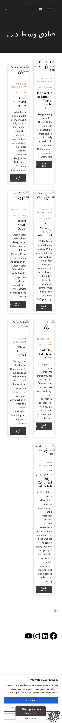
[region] (31, 699)
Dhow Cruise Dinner (21, 351)
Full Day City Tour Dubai (45, 354)
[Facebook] (53, 636)
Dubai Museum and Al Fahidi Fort (44, 229)
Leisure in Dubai (44, 81)
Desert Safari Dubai (21, 224)
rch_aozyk (47, 87)
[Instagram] (36, 636)
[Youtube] (28, 636)
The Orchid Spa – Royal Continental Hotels (44, 478)
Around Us (47, 78)
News (23, 339)
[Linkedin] (45, 636)
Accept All (31, 700)
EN (6, 9)
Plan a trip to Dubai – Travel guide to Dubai (44, 100)
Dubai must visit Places (19, 102)
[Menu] (50, 8)
